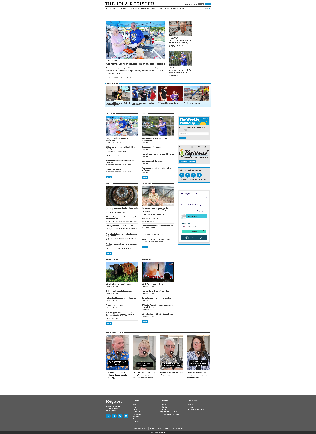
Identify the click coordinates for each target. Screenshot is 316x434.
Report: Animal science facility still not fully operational (157, 227)
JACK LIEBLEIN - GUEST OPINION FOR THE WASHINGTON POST (121, 239)
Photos (159, 8)
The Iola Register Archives (195, 409)
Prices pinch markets (114, 305)
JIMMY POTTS (173, 75)
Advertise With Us (165, 409)
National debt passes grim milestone (121, 298)
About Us (163, 405)
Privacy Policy (180, 429)
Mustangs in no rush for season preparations (180, 71)
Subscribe (208, 4)
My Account (190, 407)
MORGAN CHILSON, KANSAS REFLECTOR (153, 230)
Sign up (182, 138)
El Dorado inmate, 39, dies (152, 235)
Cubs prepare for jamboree (152, 147)
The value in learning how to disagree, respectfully (121, 235)
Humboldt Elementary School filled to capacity (118, 104)
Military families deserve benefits (119, 226)
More (108, 177)
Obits (153, 8)
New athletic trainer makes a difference (143, 104)
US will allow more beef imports (118, 284)
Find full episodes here (187, 161)
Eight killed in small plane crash (119, 291)
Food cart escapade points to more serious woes (122, 245)
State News (146, 183)
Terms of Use (169, 429)
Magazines (174, 8)
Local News (111, 60)
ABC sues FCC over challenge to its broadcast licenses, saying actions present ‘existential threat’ (120, 314)
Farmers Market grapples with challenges (135, 64)
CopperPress (161, 432)
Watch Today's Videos (114, 332)
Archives (166, 8)
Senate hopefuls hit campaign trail (156, 239)
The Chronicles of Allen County (170, 414)
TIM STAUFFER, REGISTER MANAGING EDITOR (118, 165)
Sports (115, 8)
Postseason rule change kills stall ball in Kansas (157, 169)
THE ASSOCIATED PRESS (148, 221)
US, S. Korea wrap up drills (152, 284)
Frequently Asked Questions (169, 412)
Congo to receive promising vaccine (156, 298)
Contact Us (163, 407)
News (107, 8)
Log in (200, 4)
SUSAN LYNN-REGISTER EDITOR (118, 77)
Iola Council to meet (114, 156)
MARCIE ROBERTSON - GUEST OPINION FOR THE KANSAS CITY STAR (121, 229)
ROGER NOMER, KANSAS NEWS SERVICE (153, 214)
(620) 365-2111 (111, 410)
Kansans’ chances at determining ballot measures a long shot (122, 209)
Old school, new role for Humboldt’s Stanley (180, 41)
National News (112, 259)
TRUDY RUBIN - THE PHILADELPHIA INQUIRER (118, 248)
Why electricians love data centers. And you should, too (122, 218)
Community (133, 8)
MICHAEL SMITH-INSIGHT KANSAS (115, 212)
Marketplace (145, 8)
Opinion (123, 8)
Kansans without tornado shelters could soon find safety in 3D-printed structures (156, 210)
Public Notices (137, 421)
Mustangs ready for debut (152, 161)
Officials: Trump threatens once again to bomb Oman (157, 306)
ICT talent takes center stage (169, 103)
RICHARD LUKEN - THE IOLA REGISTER (178, 46)
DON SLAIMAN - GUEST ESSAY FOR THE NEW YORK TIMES (121, 221)
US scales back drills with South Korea (157, 314)
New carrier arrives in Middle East (155, 291)
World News (146, 259)
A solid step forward (192, 103)
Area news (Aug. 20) (150, 219)
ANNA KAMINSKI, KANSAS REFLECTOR (152, 242)
